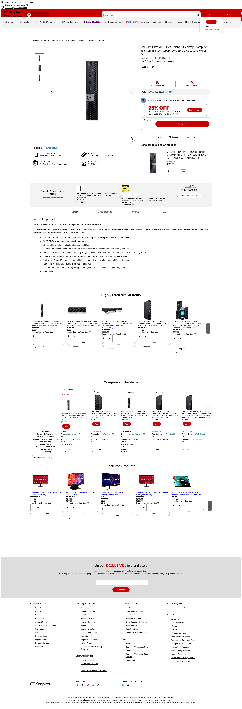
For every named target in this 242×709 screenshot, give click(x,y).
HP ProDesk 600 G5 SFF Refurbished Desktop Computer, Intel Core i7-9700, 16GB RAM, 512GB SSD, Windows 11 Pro (83, 323)
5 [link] (130, 202)
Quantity (147, 120)
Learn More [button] (190, 100)
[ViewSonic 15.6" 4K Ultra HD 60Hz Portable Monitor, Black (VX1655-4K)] (188, 481)
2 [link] (146, 327)
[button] (198, 15)
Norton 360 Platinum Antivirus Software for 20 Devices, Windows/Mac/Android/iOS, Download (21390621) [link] (143, 199)
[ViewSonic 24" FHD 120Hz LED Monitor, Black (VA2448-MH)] (47, 481)
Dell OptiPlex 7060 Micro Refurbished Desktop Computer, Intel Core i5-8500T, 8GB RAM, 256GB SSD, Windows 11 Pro (166, 414)
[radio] (157, 84)
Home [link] (35, 40)
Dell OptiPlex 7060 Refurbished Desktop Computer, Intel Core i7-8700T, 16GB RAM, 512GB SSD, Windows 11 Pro (48, 323)
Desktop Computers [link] (68, 40)
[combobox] (151, 15)
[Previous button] (51, 91)
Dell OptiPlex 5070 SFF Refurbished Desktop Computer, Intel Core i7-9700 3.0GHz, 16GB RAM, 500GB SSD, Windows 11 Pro (187, 155)
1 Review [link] (158, 61)
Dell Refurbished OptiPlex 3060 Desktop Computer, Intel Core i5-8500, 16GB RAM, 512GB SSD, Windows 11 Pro (104, 414)
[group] (48, 328)
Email (99, 579)
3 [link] (145, 496)
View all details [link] (51, 148)
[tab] (75, 211)
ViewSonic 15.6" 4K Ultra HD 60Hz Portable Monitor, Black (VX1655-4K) (186, 494)
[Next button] (132, 91)
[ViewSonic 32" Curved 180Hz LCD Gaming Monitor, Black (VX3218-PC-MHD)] (117, 481)
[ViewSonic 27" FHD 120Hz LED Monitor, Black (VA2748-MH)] (153, 481)
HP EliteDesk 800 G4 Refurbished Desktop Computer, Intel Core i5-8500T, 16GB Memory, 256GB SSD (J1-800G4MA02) (118, 324)
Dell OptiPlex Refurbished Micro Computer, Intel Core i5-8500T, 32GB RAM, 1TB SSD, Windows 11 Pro (152, 323)
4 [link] (74, 496)
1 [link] (85, 199)
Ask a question (170, 61)
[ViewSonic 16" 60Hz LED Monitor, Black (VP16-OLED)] (82, 481)
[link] (41, 2)
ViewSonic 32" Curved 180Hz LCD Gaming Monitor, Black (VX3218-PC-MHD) (115, 495)
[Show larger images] (132, 138)
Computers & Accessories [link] (49, 40)
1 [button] (141, 61)
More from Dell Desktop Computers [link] (92, 40)
